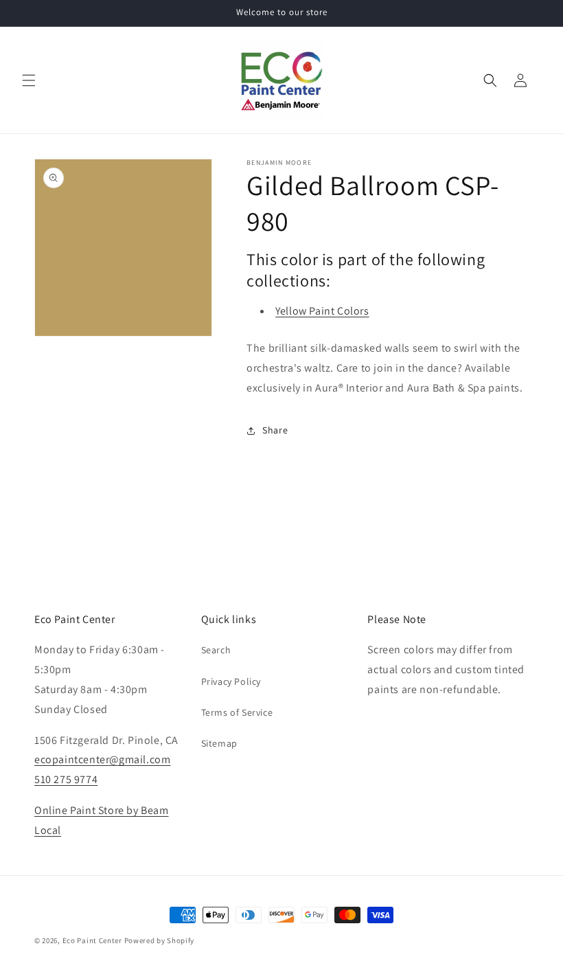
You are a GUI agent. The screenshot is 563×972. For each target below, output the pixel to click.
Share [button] (275, 430)
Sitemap (219, 743)
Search (216, 650)
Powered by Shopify (159, 940)
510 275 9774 (65, 779)
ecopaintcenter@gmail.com (102, 759)
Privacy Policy (231, 681)
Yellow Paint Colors (322, 311)
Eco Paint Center (92, 940)
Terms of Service (237, 712)
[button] (29, 80)
